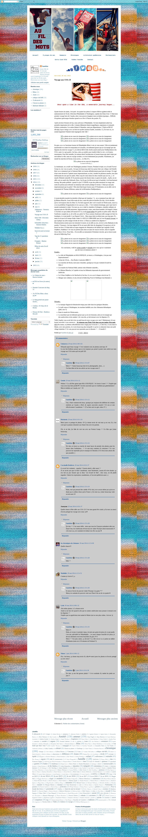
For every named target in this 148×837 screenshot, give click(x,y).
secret (94, 793)
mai (36, 207)
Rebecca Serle (76, 791)
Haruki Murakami (84, 764)
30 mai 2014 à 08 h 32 (72, 605)
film (111, 759)
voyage (70, 802)
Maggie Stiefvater (42, 778)
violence (62, 802)
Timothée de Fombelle (79, 800)
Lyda (62, 605)
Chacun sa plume (38, 103)
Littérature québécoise (92, 55)
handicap (55, 764)
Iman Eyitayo (42, 766)
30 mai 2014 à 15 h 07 (82, 363)
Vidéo (55, 802)
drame (76, 754)
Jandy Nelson (73, 768)
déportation (56, 754)
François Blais (67, 761)
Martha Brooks (84, 780)
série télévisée (104, 793)
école (102, 754)
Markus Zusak (73, 780)
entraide (109, 756)
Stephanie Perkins (61, 797)
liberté (102, 774)
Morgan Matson (49, 785)
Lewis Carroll (85, 774)
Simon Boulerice (61, 795)
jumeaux (102, 770)
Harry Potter (72, 764)
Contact (90, 59)
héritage (94, 764)
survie (114, 797)
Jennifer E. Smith (100, 768)
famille (81, 758)
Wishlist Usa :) (39, 228)
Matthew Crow (105, 780)
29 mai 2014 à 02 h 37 (82, 465)
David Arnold (36, 754)
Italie (106, 766)
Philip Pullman (74, 787)
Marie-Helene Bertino (110, 778)
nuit (80, 785)
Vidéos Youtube (77, 59)
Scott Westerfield (84, 793)
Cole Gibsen (49, 751)
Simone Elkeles (73, 795)
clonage (41, 751)
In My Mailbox (53, 766)
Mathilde (64, 573)
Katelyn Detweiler (47, 772)
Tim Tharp (68, 800)
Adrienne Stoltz (75, 734)
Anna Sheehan (94, 739)
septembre (38, 194)
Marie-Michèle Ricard (40, 780)
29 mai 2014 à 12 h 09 (87, 543)
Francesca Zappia (37, 761)
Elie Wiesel (70, 756)
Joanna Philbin (73, 770)
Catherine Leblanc (37, 748)
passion (34, 787)
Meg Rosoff (50, 783)
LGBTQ (94, 774)
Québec (60, 789)
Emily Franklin (80, 756)
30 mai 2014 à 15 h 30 (82, 588)
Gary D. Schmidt (94, 761)
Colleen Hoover (60, 751)
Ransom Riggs (43, 791)
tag (47, 800)
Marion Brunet (53, 780)
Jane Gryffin (83, 768)
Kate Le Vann (36, 772)
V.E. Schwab (112, 800)
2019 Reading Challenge (40, 140)
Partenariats (110, 55)
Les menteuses (75, 774)
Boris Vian (88, 744)
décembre (38, 185)
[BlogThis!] (81, 333)
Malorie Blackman (84, 778)
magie (51, 778)
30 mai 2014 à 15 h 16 (82, 443)
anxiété (44, 741)
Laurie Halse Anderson (44, 774)
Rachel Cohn (97, 789)
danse (112, 751)
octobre (37, 191)
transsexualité (102, 800)
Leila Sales (65, 774)
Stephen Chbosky (73, 797)
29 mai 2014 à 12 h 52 (74, 573)
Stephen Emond (84, 797)
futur (84, 761)
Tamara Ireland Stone (57, 800)
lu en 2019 (104, 776)
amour (76, 736)
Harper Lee (64, 764)
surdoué (107, 797)
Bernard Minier (69, 744)
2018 (35, 170)
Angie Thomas (65, 739)
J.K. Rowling (52, 768)
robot (93, 791)
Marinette (64, 419)
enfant (88, 756)
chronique (36, 89)
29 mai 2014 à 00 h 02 (75, 344)
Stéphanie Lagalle (49, 797)
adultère (84, 734)
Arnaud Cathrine (65, 741)
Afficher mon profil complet (40, 82)
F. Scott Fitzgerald (70, 759)
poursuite (50, 789)
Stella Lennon (110, 795)
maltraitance (96, 778)
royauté (108, 791)
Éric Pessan (35, 759)
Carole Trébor (76, 746)
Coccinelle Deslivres (67, 465)
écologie (111, 754)
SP (100, 795)
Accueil (35, 55)
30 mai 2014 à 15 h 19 (82, 486)
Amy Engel (90, 737)
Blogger (83, 821)
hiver (99, 764)
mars (36, 255)
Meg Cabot (41, 783)
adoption (65, 734)
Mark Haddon (63, 780)
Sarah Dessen (62, 793)
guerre (36, 764)
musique (60, 785)
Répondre (64, 354)
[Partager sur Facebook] (85, 333)
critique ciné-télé (38, 97)
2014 (35, 182)
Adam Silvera (56, 734)
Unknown (64, 344)
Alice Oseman (43, 737)
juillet (37, 200)
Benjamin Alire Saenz (57, 744)
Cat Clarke (110, 746)
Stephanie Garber (37, 797)
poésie (91, 787)
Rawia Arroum (53, 791)
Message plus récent (63, 718)
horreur (34, 766)
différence (65, 754)
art (73, 741)
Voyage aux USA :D (41, 214)
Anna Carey (84, 739)
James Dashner (63, 768)
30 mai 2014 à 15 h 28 (82, 523)
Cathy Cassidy (49, 748)
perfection (63, 787)
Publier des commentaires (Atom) (73, 723)
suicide (99, 797)
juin (36, 204)
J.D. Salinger (43, 768)
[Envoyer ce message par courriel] (79, 333)
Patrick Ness (54, 787)
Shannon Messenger (48, 795)
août (36, 197)
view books (46, 152)
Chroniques (75, 55)
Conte (79, 751)
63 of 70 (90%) (35, 150)
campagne (65, 746)
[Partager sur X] (83, 333)
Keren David (67, 772)
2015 (35, 179)
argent (52, 741)
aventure (104, 741)
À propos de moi (49, 55)
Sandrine (69, 363)
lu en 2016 (71, 776)
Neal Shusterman (71, 785)
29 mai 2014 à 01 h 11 (73, 380)
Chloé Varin (88, 748)
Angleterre (74, 739)
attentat (79, 741)
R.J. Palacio (88, 789)
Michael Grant (81, 783)
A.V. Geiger (46, 734)
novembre (38, 188)
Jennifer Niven (111, 768)
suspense (38, 800)
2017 (35, 173)
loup (110, 774)
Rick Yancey (86, 791)
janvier (37, 261)
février (37, 258)
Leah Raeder (56, 774)
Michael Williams (92, 783)
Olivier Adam (88, 785)
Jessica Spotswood (50, 770)
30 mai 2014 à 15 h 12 (82, 399)
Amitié (62, 736)
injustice (76, 766)
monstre (39, 785)
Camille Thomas (55, 746)
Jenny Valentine (38, 770)
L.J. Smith (107, 772)
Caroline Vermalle (87, 746)
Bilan (34, 92)
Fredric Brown (77, 761)
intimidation (98, 766)
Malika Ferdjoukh (72, 778)
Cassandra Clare (99, 746)
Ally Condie (53, 737)
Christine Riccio (98, 748)
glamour (104, 761)
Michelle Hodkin (104, 783)
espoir (43, 759)
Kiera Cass (76, 772)
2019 (35, 166)
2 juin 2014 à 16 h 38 (82, 670)
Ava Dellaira (95, 741)
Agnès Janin (103, 734)
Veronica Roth (46, 802)
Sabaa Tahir (42, 793)
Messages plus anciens (107, 718)
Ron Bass (100, 791)
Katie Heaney (58, 772)
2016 (35, 176)
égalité (34, 756)
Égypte (42, 756)
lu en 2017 (83, 776)
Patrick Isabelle (44, 787)
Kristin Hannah (97, 772)
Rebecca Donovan (65, 791)
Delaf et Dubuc (46, 754)
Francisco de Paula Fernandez (53, 761)
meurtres (69, 783)
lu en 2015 (58, 776)
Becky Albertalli (43, 744)
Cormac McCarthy (89, 751)
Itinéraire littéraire (38, 106)
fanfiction (95, 759)
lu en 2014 (45, 776)
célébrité (58, 748)
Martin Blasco (94, 780)
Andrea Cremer (44, 739)
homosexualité (108, 764)
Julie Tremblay (93, 770)
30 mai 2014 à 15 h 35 (82, 627)
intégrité (86, 766)
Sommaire (63, 55)
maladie (60, 778)
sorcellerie (92, 795)
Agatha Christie (93, 734)
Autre (34, 95)
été (51, 759)
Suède (93, 797)
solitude (83, 795)
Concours (70, 751)
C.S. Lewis (107, 744)
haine (45, 764)
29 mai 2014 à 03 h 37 (75, 506)
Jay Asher (91, 768)
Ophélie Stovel (98, 785)
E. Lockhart (95, 754)
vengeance (37, 802)
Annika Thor (112, 739)
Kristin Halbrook (86, 772)
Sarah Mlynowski (73, 793)
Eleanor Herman (50, 756)
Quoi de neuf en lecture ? (73, 789)
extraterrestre (58, 759)
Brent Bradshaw (97, 744)
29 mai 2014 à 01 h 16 (75, 419)
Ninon (63, 653)
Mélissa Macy (59, 783)
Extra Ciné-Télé (61, 59)
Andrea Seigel (55, 739)
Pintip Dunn (83, 787)
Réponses (66, 359)
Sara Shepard (52, 793)
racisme (105, 789)
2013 (35, 265)
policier (97, 787)
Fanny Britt (104, 759)
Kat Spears (111, 770)
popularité (106, 787)
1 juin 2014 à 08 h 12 (72, 653)
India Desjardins (65, 766)
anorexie (36, 741)
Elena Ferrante (61, 756)
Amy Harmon (101, 737)
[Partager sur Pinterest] (87, 333)
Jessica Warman (62, 770)
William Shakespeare (81, 802)
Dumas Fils (86, 754)
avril (36, 252)
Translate (46, 324)
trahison (91, 800)
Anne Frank (103, 739)
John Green (83, 770)
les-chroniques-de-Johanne (70, 543)
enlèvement (98, 756)
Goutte (63, 380)
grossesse (113, 761)
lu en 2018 (94, 776)
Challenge (79, 748)
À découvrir (36, 100)
